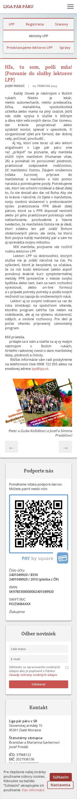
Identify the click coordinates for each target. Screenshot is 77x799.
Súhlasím (61, 777)
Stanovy (61, 24)
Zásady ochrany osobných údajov (33, 675)
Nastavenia (60, 784)
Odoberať (38, 684)
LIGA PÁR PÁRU (18, 6)
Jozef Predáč (15, 86)
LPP (12, 24)
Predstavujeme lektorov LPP (30, 47)
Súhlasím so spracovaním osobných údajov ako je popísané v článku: (34, 671)
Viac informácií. (33, 790)
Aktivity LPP (38, 36)
